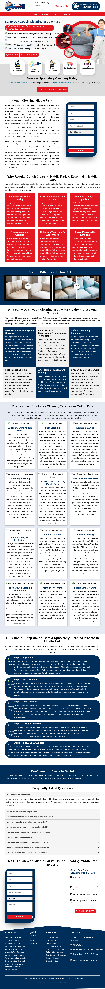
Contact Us (66, 14)
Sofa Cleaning (51, 940)
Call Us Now (86, 911)
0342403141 (89, 6)
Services (45, 14)
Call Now (13, 55)
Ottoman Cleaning (52, 958)
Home (36, 14)
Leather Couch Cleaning (55, 949)
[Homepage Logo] (15, 6)
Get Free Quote (29, 55)
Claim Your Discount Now (53, 89)
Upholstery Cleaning (53, 946)
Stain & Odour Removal (54, 952)
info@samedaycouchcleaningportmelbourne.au (86, 888)
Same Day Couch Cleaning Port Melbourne (51, 978)
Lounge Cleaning (52, 943)
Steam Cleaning (52, 961)
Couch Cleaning (52, 937)
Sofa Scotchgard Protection (56, 955)
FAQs (56, 14)
